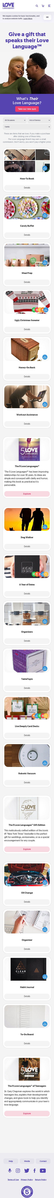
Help (11, 1161)
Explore (27, 493)
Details (27, 188)
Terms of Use (13, 1179)
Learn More (27, 18)
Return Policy (41, 1179)
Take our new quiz (27, 108)
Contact (43, 1161)
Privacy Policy (27, 1179)
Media (27, 1161)
